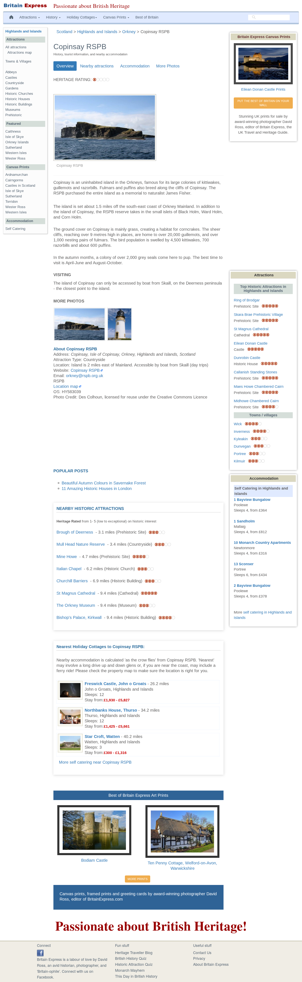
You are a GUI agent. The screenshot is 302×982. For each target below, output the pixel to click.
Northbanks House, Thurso (111, 710)
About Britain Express (211, 964)
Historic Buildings (18, 104)
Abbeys (11, 72)
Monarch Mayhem (130, 970)
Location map (65, 386)
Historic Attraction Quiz (134, 964)
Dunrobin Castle (247, 358)
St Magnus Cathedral (75, 593)
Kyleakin (241, 439)
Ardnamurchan (16, 175)
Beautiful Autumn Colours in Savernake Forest (104, 483)
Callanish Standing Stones (255, 372)
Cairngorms (14, 180)
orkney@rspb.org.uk (84, 375)
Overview (65, 66)
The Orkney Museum (75, 605)
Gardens (11, 88)
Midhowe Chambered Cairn (256, 401)
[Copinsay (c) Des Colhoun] (79, 323)
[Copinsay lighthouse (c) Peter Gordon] (119, 323)
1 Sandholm (244, 521)
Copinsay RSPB (85, 370)
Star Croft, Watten (102, 736)
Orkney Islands (17, 142)
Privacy (199, 958)
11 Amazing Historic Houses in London (97, 488)
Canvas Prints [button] (115, 17)
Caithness (13, 131)
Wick (238, 424)
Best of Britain (146, 17)
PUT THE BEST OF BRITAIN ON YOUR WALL (263, 103)
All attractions (16, 47)
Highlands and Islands (23, 31)
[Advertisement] (138, 435)
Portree (240, 454)
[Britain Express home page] (25, 5)
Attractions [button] (28, 17)
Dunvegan (242, 446)
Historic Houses (17, 99)
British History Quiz (130, 958)
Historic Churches (19, 94)
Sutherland (13, 147)
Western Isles (16, 153)
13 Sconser (244, 564)
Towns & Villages (18, 61)
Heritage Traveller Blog (133, 952)
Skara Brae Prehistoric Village (258, 315)
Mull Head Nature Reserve (80, 544)
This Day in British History (136, 976)
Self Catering (15, 229)
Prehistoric (13, 115)
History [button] (52, 17)
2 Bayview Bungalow (252, 586)
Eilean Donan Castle (250, 343)
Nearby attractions (97, 66)
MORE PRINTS (138, 879)
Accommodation (135, 66)
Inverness (242, 432)
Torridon (11, 202)
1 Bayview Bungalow (252, 500)
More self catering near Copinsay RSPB (95, 762)
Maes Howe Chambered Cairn (259, 386)
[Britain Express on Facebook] (40, 952)
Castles (11, 78)
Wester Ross (15, 158)
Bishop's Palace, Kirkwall (78, 617)
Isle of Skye (14, 137)
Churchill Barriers (72, 581)
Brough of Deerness (74, 532)
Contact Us (202, 952)
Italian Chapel (68, 568)
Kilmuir (239, 461)
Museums (12, 110)
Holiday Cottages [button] (81, 17)
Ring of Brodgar (247, 300)
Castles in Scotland (20, 186)
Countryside (14, 83)
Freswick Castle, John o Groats (115, 683)
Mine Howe (66, 556)
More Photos (168, 66)
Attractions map (19, 52)
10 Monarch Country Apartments (262, 543)
